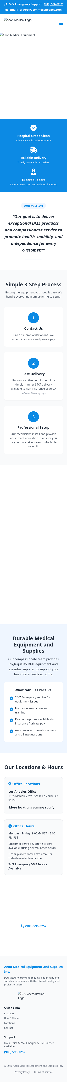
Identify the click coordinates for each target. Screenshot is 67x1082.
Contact (8, 1027)
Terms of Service (43, 1072)
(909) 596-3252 (53, 4)
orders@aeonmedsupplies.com (41, 10)
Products (9, 1013)
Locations (9, 1023)
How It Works (11, 1018)
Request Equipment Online (33, 939)
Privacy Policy (22, 1072)
